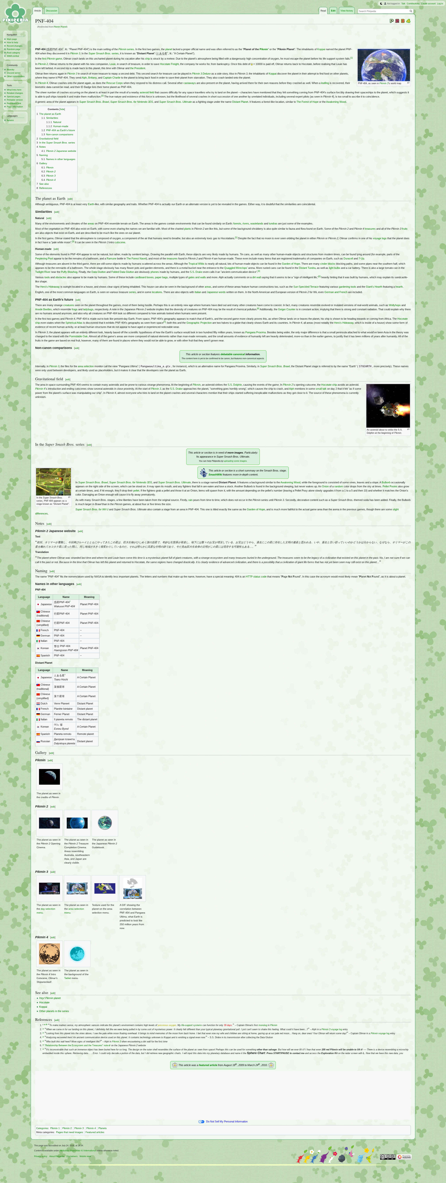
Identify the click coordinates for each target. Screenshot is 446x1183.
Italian (198, 292)
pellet (136, 490)
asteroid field (147, 92)
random (338, 486)
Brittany (92, 77)
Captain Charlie (111, 77)
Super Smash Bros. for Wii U (91, 509)
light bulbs (334, 268)
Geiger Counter (286, 309)
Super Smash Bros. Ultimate (175, 101)
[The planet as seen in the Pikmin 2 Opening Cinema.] (49, 823)
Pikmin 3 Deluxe (201, 73)
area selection (86, 366)
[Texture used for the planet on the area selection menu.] (105, 888)
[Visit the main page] (15, 14)
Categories (42, 1128)
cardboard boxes (144, 277)
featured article (208, 1065)
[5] (319, 276)
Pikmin (264, 49)
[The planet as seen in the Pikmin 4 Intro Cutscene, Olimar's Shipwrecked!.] (49, 953)
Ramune (111, 258)
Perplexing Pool (44, 258)
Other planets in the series (54, 1011)
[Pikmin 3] (403, 20)
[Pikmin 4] (408, 20)
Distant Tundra (307, 268)
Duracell (348, 258)
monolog (263, 1025)
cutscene (120, 242)
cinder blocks (327, 263)
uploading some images (235, 461)
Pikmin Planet (60, 27)
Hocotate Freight (169, 64)
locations (157, 292)
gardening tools (347, 286)
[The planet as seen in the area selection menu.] (77, 888)
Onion (325, 486)
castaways (189, 83)
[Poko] (252, 64)
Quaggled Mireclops (235, 268)
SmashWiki (215, 474)
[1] (351, 58)
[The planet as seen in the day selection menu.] (49, 888)
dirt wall (256, 277)
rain (190, 500)
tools (47, 277)
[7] (164, 322)
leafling (325, 83)
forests (237, 223)
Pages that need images (69, 1132)
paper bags (161, 277)
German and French (335, 292)
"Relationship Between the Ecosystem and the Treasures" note (76, 1045)
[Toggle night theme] (381, 3)
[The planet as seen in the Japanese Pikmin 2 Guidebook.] (105, 823)
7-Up (361, 258)
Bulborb (386, 482)
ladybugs (88, 309)
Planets (102, 1128)
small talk (321, 388)
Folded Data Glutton (122, 272)
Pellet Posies (390, 486)
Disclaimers (72, 1156)
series (126, 49)
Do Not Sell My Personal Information (227, 1121)
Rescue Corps (114, 83)
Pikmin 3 (383, 83)
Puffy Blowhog (69, 272)
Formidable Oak (78, 336)
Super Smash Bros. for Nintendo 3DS (131, 101)
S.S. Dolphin (235, 384)
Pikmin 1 (55, 1128)
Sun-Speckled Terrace (306, 286)
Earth (91, 204)
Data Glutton (98, 272)
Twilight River (42, 272)
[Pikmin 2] (397, 20)
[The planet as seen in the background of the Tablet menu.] (77, 953)
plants (187, 228)
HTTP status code (256, 576)
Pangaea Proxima (255, 332)
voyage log (331, 1029)
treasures (370, 228)
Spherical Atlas (74, 322)
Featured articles (95, 1132)
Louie (112, 64)
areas (91, 223)
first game (52, 58)
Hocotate (44, 1002)
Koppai (321, 49)
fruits (404, 228)
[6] (258, 308)
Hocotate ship (329, 384)
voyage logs (380, 238)
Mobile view (85, 1156)
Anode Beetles (43, 309)
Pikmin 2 (43, 64)
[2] (102, 96)
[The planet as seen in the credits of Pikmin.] (49, 777)
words (222, 292)
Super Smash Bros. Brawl (94, 101)
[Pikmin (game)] (392, 20)
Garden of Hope (291, 263)
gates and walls (197, 277)
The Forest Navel (136, 258)
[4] (259, 271)
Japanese (212, 292)
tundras (273, 223)
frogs (75, 309)
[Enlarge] (408, 83)
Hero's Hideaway (50, 286)
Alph (84, 77)
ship (147, 58)
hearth (399, 286)
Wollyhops (395, 305)
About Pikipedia (56, 1156)
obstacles (60, 277)
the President (137, 68)
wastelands (256, 223)
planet (168, 49)
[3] (73, 241)
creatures (68, 305)
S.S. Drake (196, 272)
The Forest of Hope (307, 101)
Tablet (67, 978)
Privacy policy (40, 1156)
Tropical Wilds (196, 263)
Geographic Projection (199, 322)
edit (70, 199)
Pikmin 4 (43, 83)
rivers (246, 223)
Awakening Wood (336, 101)
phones (155, 272)
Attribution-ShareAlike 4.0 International (77, 1150)
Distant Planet (240, 101)
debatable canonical (233, 354)
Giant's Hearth (374, 286)
